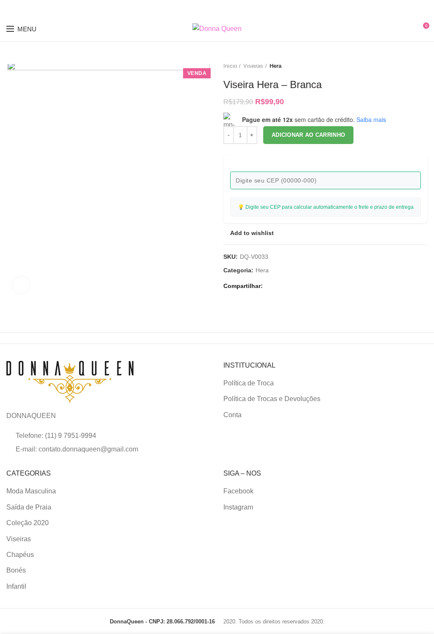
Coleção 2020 (27, 522)
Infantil (16, 586)
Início (230, 66)
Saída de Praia (28, 507)
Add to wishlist (252, 233)
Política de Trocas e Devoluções (271, 398)
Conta (232, 414)
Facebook (238, 491)
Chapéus (20, 554)
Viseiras (253, 66)
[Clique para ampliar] (21, 285)
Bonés (16, 570)
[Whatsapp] (291, 285)
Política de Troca (248, 383)
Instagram (238, 507)
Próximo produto (423, 66)
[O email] (281, 285)
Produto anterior (406, 66)
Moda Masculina (31, 491)
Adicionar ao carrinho (308, 135)
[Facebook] (271, 285)
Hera (275, 66)
